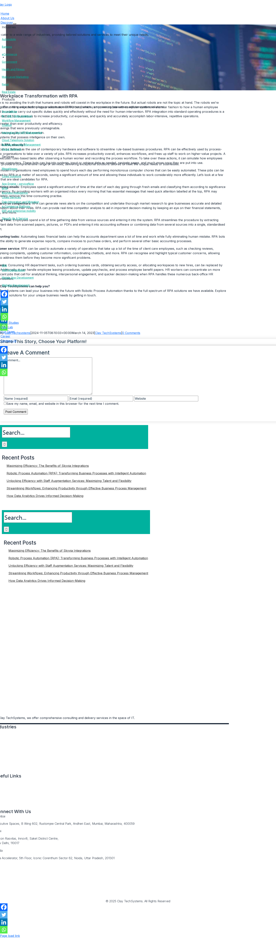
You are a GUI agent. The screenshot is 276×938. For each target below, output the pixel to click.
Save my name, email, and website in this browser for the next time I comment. (62, 403)
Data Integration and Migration (20, 201)
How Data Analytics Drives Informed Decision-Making (45, 496)
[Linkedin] (4, 309)
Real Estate (9, 92)
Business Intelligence (15, 192)
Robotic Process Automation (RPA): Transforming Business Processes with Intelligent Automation (76, 473)
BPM (5, 188)
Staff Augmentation (13, 270)
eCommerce (9, 54)
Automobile (9, 39)
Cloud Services (11, 197)
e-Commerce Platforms (16, 206)
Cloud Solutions (11, 149)
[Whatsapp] (4, 316)
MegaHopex (9, 168)
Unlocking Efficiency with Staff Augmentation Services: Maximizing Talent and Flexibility (69, 481)
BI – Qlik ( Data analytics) (17, 116)
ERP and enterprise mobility (19, 210)
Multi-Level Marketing (15, 76)
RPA (4, 265)
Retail (5, 84)
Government (9, 61)
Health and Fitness (13, 69)
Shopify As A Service (15, 218)
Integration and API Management (22, 132)
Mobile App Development (18, 277)
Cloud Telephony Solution (18, 140)
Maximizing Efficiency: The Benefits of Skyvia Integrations (48, 466)
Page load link (10, 936)
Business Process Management (21, 144)
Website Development (15, 285)
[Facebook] (4, 294)
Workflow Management (16, 120)
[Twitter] (4, 301)
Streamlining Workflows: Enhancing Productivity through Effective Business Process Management (76, 488)
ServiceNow (9, 111)
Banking (7, 46)
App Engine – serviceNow (18, 183)
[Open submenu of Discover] (14, 23)
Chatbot (7, 125)
